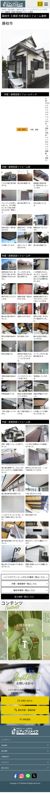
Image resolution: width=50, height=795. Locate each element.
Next (42, 634)
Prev (7, 634)
